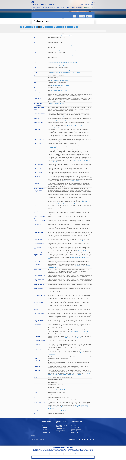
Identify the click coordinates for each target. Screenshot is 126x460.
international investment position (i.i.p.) (59, 35)
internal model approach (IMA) (57, 80)
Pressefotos (44, 429)
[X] (79, 439)
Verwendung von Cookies (76, 429)
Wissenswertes (45, 427)
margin (73, 180)
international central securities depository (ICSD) (61, 62)
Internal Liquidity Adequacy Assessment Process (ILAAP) (63, 72)
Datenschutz (73, 425)
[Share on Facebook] (83, 16)
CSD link (64, 374)
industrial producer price (55, 103)
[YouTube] (88, 439)
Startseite (33, 9)
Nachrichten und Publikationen (77, 7)
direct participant (71, 125)
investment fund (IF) (54, 65)
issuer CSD (74, 374)
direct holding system (63, 116)
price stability (51, 161)
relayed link (62, 120)
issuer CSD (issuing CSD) (55, 410)
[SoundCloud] (90, 439)
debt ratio (79, 250)
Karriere (92, 4)
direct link (52, 120)
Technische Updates (60, 428)
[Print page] (74, 16)
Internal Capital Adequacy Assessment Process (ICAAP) (62, 50)
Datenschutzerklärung (75, 427)
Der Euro (62, 7)
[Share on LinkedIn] (87, 16)
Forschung (68, 7)
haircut (64, 180)
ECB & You (87, 4)
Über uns (81, 4)
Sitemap (33, 435)
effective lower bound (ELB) (79, 160)
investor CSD (76, 406)
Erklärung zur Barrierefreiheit (77, 430)
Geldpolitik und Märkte (36, 7)
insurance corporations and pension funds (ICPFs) (61, 55)
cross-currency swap (77, 240)
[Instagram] (85, 439)
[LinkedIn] (82, 439)
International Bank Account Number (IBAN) (60, 45)
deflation (50, 147)
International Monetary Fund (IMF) (58, 85)
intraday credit (76, 352)
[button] (91, 2)
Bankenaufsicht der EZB (88, 7)
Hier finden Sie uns (46, 432)
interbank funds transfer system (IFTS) (58, 70)
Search (89, 2)
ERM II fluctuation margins (77, 331)
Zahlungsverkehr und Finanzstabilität (48, 7)
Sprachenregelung (74, 432)
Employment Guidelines (67, 203)
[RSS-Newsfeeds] (93, 439)
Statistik (58, 7)
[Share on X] (80, 16)
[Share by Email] (90, 16)
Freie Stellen (44, 425)
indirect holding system (63, 406)
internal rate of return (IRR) (56, 389)
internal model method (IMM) (56, 90)
